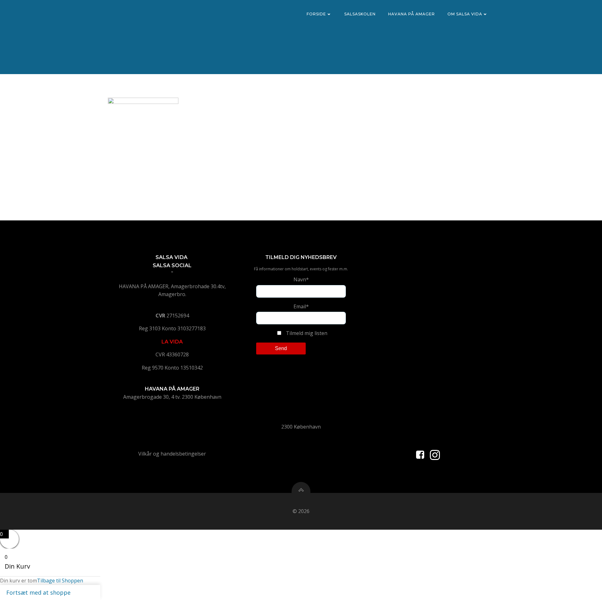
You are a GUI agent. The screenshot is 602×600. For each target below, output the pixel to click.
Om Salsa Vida (464, 14)
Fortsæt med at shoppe (38, 592)
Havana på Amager (411, 14)
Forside (316, 14)
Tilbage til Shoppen (60, 580)
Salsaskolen (360, 14)
